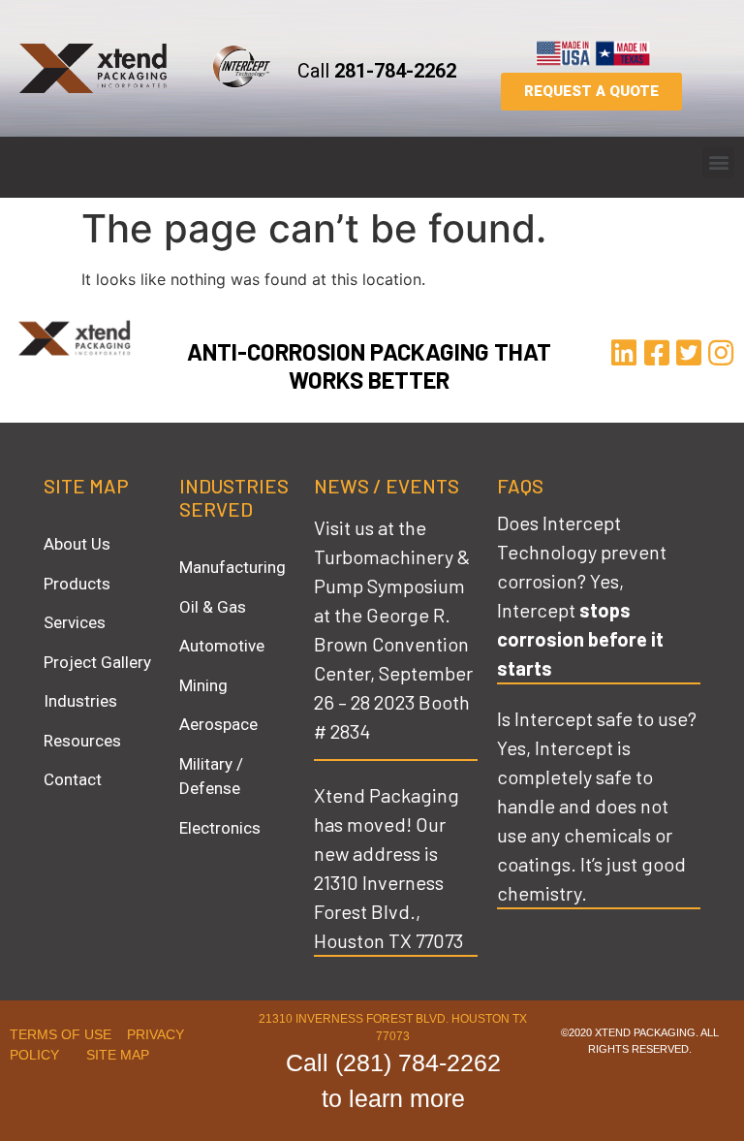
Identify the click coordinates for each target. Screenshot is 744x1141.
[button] (718, 162)
